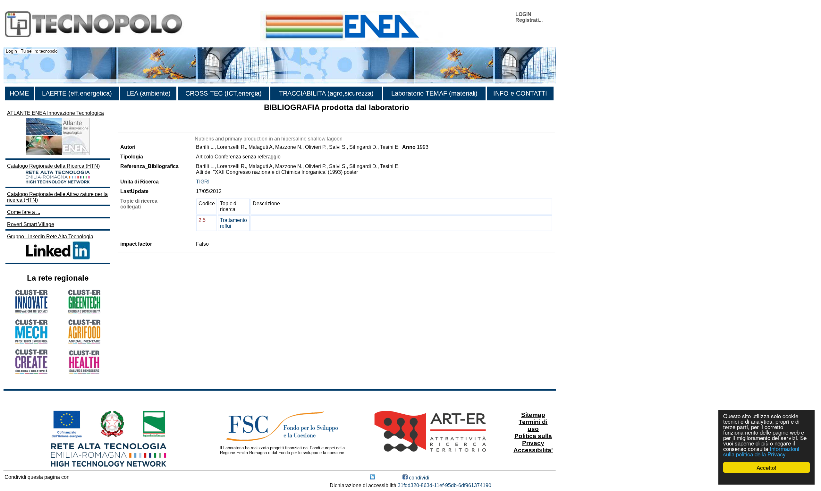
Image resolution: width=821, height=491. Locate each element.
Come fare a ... (23, 212)
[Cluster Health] (84, 372)
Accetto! (766, 467)
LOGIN (523, 14)
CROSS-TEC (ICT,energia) (223, 93)
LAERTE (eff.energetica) (77, 93)
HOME (19, 93)
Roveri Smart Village (30, 224)
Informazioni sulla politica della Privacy (761, 451)
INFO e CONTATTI (520, 93)
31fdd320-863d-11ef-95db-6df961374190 (444, 485)
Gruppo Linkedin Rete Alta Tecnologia (50, 236)
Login (11, 51)
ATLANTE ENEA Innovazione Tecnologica (55, 113)
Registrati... (529, 20)
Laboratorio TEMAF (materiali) (434, 93)
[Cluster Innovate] (31, 312)
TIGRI (202, 181)
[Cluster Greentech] (84, 312)
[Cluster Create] (31, 372)
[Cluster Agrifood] (84, 342)
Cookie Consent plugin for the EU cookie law (766, 478)
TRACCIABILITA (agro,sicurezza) (326, 93)
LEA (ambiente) (148, 93)
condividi (418, 477)
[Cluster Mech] (31, 342)
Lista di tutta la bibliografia (147, 126)
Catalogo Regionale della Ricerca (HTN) (53, 166)
